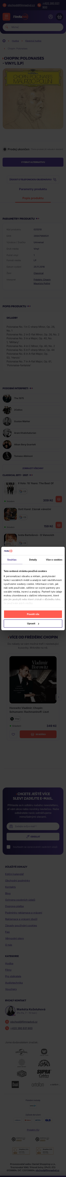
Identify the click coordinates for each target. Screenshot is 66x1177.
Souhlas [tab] (11, 559)
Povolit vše (33, 614)
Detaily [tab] (33, 559)
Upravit (31, 623)
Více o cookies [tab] (54, 559)
